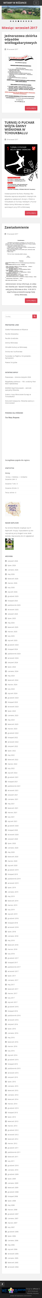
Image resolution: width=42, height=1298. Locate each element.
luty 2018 (11, 954)
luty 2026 (11, 587)
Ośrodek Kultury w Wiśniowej (16, 347)
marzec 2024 (12, 684)
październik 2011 (14, 1152)
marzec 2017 (12, 993)
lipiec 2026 (12, 565)
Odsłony (15, 477)
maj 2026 (11, 574)
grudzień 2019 (13, 870)
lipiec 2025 (12, 618)
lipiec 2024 (12, 667)
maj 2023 (11, 720)
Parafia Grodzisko (11, 338)
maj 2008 (11, 1205)
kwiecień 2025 (13, 627)
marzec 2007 (12, 1223)
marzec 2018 (12, 949)
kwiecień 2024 (13, 680)
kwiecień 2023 (13, 724)
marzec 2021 (12, 812)
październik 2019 (14, 879)
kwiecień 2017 (13, 989)
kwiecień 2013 (13, 1121)
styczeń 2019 (12, 914)
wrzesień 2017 (13, 971)
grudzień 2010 (13, 1165)
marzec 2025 (12, 632)
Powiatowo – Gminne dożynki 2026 (18, 377)
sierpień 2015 (13, 1077)
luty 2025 (11, 636)
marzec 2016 (12, 1046)
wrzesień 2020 (13, 834)
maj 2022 (11, 755)
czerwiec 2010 (13, 1170)
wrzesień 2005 (13, 1254)
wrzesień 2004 (13, 1267)
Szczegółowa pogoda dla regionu (17, 460)
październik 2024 (14, 654)
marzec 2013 (12, 1126)
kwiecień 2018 (13, 945)
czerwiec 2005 (13, 1258)
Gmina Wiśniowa (11, 343)
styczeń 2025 (12, 640)
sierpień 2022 (13, 746)
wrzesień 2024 (13, 658)
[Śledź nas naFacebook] (2, 1284)
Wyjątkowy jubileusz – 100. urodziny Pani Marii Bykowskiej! (20, 382)
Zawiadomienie (17, 227)
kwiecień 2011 (13, 1157)
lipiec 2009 (12, 1179)
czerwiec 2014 (13, 1095)
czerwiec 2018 (13, 936)
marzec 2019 (12, 905)
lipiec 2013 (12, 1117)
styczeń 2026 (12, 592)
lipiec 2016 (12, 1029)
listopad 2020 (13, 830)
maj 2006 (11, 1245)
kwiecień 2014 (13, 1099)
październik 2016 (14, 1015)
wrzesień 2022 (13, 742)
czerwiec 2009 (13, 1183)
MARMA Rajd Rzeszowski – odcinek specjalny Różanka (18, 389)
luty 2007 (11, 1227)
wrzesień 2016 (13, 1020)
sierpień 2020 (13, 839)
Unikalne (24, 477)
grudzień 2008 (13, 1192)
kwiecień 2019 (13, 901)
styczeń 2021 (12, 821)
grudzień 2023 (13, 698)
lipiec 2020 (12, 843)
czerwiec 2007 (13, 1218)
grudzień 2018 (13, 918)
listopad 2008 (13, 1196)
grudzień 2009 (13, 1174)
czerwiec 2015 (13, 1086)
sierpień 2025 (13, 614)
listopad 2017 (13, 962)
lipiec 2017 (12, 976)
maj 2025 (11, 623)
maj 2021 (11, 804)
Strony (8, 477)
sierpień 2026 (13, 561)
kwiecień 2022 (13, 759)
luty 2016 (11, 1051)
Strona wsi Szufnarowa (13, 351)
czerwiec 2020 (13, 848)
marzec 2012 (12, 1143)
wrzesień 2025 (13, 609)
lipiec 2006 (12, 1236)
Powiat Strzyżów (11, 362)
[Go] (34, 316)
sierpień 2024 (13, 662)
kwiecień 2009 (13, 1187)
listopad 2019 (13, 874)
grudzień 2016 (13, 1007)
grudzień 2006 (13, 1232)
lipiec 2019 (12, 887)
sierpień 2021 (13, 795)
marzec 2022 (12, 764)
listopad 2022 (13, 737)
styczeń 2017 (12, 1002)
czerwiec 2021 (13, 799)
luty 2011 (11, 1161)
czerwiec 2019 (13, 892)
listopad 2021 (13, 782)
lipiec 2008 (12, 1201)
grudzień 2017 (13, 958)
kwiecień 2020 (13, 857)
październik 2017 (14, 967)
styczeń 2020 (12, 865)
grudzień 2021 (13, 777)
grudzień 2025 (13, 596)
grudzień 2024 (13, 645)
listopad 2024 (13, 649)
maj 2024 (11, 676)
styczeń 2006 (12, 1249)
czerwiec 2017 (13, 980)
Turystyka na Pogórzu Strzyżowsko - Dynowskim (18, 357)
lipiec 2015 (12, 1082)
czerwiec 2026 (13, 570)
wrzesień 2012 (13, 1135)
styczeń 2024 (12, 693)
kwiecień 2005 (13, 1262)
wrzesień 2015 (13, 1073)
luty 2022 (11, 768)
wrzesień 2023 (13, 707)
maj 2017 (11, 984)
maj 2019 (11, 896)
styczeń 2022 (12, 773)
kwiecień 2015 (13, 1090)
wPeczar (35, 1289)
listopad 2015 (13, 1064)
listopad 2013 (13, 1112)
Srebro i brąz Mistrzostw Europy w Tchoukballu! (18, 395)
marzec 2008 (12, 1210)
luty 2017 (11, 998)
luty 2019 (11, 909)
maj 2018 (11, 940)
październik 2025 (14, 605)
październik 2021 (14, 786)
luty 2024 (11, 689)
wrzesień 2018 (13, 927)
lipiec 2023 (12, 711)
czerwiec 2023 (13, 715)
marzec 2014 (12, 1104)
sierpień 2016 (13, 1024)
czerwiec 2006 (13, 1240)
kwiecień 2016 (13, 1042)
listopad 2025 (13, 601)
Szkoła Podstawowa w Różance (16, 329)
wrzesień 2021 (13, 790)
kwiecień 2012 (13, 1139)
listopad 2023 (13, 702)
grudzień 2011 (13, 1148)
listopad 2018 (13, 923)
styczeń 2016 (12, 1055)
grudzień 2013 (13, 1108)
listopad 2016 (13, 1011)
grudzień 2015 (13, 1059)
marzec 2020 (12, 861)
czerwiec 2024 (13, 671)
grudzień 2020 (13, 826)
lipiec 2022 (12, 751)
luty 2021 (11, 817)
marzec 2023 (12, 729)
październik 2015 (14, 1068)
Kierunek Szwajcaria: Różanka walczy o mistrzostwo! (19, 402)
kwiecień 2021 (13, 808)
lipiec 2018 (12, 932)
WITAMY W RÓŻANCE (14, 2)
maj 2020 (11, 852)
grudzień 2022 (13, 733)
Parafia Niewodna (11, 334)
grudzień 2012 (13, 1130)
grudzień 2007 (13, 1214)
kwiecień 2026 (13, 579)
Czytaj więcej (31, 108)
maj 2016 (11, 1037)
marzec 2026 (12, 583)
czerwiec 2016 (13, 1033)
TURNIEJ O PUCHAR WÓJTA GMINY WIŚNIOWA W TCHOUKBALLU (19, 127)
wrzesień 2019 (13, 883)
